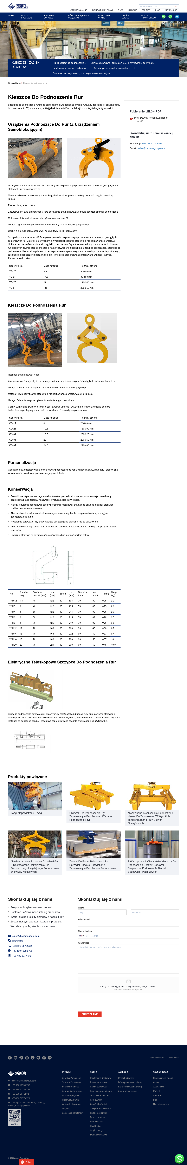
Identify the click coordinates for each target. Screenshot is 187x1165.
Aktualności (171, 10)
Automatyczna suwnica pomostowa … (113, 68)
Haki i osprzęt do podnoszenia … (70, 62)
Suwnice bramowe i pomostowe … (109, 62)
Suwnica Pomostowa (71, 1077)
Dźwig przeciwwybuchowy (130, 1082)
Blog (157, 10)
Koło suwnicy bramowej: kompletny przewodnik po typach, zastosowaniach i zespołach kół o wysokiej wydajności (100, 1099)
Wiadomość (83, 942)
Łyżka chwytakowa (98, 1134)
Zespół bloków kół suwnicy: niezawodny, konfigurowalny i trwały (100, 1104)
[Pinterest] (44, 1058)
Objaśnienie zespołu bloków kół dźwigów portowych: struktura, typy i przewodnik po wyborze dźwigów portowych (100, 1095)
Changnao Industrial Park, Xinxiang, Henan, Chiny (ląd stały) (26, 1104)
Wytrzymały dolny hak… (142, 62)
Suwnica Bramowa (70, 1086)
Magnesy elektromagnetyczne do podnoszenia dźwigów (73, 1108)
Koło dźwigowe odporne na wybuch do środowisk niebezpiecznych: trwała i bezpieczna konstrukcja (101, 1090)
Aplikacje (132, 10)
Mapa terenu (174, 1057)
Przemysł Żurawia (70, 1099)
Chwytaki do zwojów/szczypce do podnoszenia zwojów (81, 73)
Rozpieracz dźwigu (99, 1112)
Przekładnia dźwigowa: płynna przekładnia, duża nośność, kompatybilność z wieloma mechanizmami (101, 1077)
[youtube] (27, 1058)
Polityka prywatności (156, 1057)
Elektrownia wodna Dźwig (130, 1086)
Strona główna (14, 83)
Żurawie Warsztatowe (72, 1090)
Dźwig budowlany (126, 1077)
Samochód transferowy (72, 1112)
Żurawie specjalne (70, 1095)
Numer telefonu (85, 931)
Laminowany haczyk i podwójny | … (71, 68)
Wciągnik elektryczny (71, 1104)
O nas (120, 10)
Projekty (146, 10)
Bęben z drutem (97, 1117)
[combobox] (81, 935)
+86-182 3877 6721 (22, 955)
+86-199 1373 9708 (22, 950)
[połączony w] (15, 1058)
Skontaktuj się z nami (102, 10)
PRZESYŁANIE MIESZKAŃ (90, 1014)
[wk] (50, 1058)
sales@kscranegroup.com (151, 148)
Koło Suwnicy (96, 1121)
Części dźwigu (96, 1130)
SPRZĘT (12, 15)
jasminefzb (17, 941)
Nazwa (81, 907)
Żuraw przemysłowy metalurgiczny (127, 1090)
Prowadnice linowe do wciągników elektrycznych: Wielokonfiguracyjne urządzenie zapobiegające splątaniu (100, 1082)
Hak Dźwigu (95, 1125)
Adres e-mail (84, 919)
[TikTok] (32, 1058)
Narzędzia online (78, 10)
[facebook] (10, 1058)
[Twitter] (21, 1058)
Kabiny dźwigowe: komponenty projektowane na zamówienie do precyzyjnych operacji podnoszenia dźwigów (100, 1086)
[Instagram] (38, 1058)
